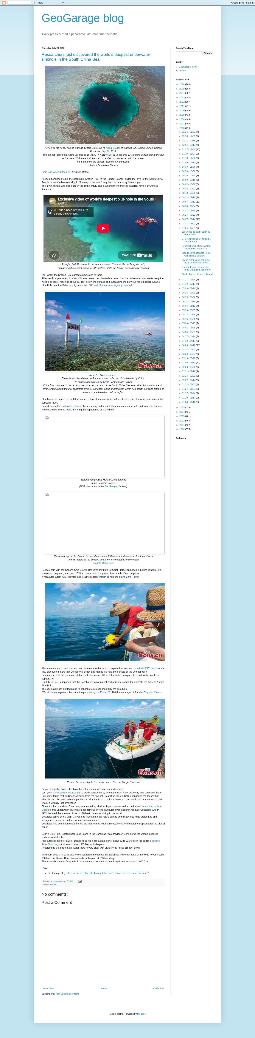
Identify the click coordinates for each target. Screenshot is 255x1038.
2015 (182, 407)
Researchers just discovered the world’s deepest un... (196, 247)
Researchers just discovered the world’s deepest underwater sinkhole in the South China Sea (96, 57)
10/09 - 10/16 (189, 180)
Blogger (141, 1014)
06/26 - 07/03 (189, 292)
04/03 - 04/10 (189, 345)
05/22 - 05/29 (189, 314)
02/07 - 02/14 (189, 380)
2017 (182, 123)
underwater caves (71, 406)
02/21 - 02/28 (189, 371)
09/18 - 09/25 (189, 193)
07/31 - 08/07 (189, 223)
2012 (182, 420)
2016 (182, 128)
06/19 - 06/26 (189, 297)
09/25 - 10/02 (189, 188)
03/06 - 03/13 (189, 362)
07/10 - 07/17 (189, 284)
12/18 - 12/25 (189, 136)
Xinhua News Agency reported (115, 285)
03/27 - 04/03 (189, 349)
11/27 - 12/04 (189, 149)
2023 (182, 97)
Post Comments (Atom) (67, 994)
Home (104, 988)
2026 (182, 84)
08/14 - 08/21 (189, 215)
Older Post (158, 988)
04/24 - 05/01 (189, 332)
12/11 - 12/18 (189, 140)
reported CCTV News (145, 668)
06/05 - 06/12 (189, 306)
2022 (182, 102)
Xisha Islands (113, 147)
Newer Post (48, 988)
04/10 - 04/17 (189, 341)
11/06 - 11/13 (189, 162)
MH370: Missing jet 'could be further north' (196, 240)
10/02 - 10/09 (189, 184)
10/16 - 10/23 (189, 175)
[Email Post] (79, 881)
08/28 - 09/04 (189, 206)
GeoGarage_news (188, 67)
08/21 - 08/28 (189, 210)
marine (53, 884)
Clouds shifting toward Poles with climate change (196, 254)
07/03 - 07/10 (189, 288)
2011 (182, 425)
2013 (182, 416)
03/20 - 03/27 (189, 354)
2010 (182, 429)
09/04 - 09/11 (189, 201)
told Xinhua (155, 692)
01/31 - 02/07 (189, 384)
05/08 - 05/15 (189, 323)
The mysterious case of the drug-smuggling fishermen (196, 268)
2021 (182, 106)
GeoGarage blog (83, 18)
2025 (182, 88)
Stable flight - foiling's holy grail (197, 274)
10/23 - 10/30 (189, 171)
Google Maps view (103, 563)
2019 (182, 115)
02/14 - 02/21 (189, 376)
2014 (182, 412)
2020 (182, 110)
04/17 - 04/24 (189, 336)
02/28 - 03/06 (189, 367)
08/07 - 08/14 (189, 219)
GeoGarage (111, 486)
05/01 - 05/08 (189, 327)
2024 (182, 93)
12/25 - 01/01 (189, 132)
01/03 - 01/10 (189, 402)
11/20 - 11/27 (189, 153)
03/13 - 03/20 (189, 358)
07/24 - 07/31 (189, 228)
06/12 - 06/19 (189, 301)
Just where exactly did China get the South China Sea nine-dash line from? (108, 873)
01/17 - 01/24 (189, 393)
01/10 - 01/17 (189, 397)
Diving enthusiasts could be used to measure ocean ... (196, 261)
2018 (182, 119)
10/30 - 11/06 (189, 167)
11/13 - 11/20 (189, 158)
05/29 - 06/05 (189, 310)
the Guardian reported (64, 792)
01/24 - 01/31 (189, 389)
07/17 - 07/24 (189, 279)
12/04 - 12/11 (189, 145)
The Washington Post (59, 172)
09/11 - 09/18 (189, 197)
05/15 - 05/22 (189, 319)
